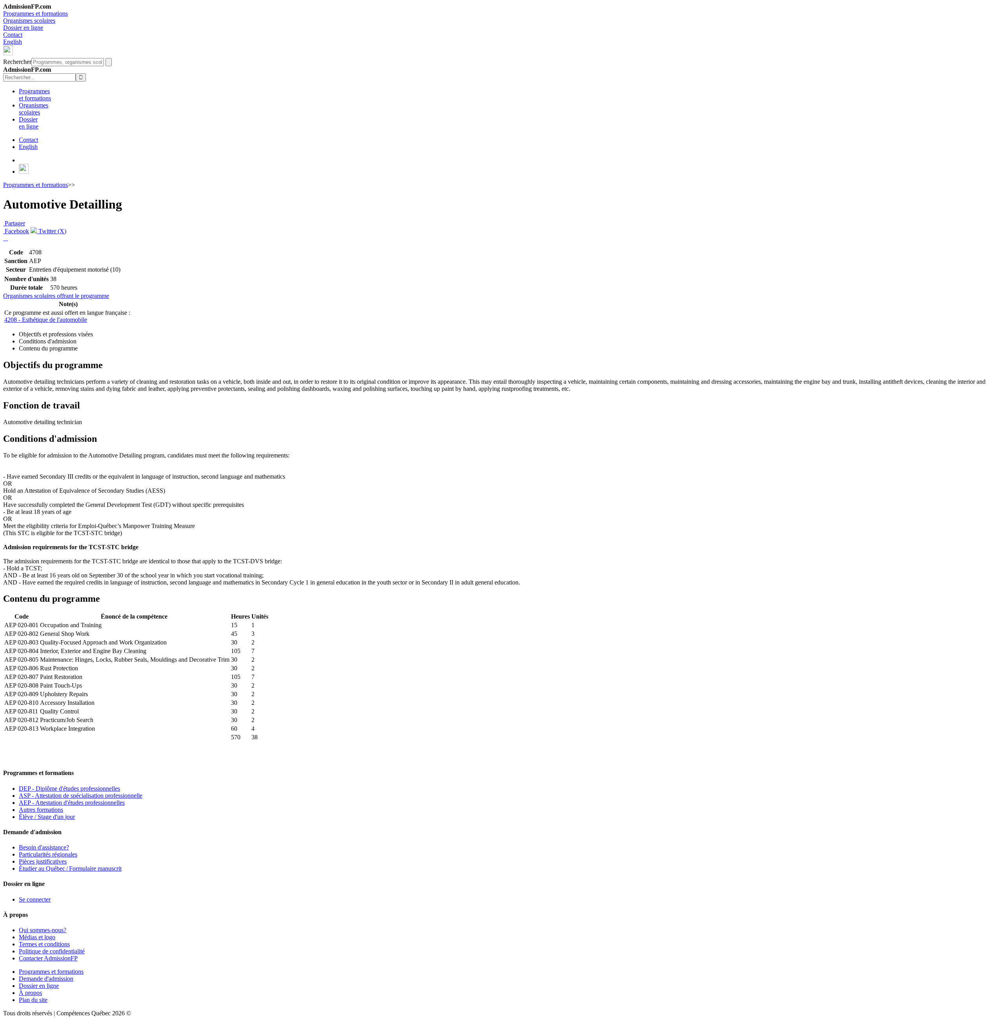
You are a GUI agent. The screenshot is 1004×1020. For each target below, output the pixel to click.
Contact (12, 34)
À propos (30, 992)
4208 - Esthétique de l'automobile (45, 319)
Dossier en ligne (23, 27)
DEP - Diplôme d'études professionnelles (69, 788)
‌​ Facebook (16, 231)
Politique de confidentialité (52, 951)
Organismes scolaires (29, 20)
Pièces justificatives (43, 861)
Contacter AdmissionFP (48, 958)
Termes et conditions (44, 944)
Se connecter (35, 899)
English (12, 41)
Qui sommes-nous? (42, 930)
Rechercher (17, 61)
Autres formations (41, 809)
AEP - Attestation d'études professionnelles (72, 802)
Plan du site (33, 999)
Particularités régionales (48, 854)
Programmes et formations (35, 13)
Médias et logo (37, 937)
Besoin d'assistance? (44, 847)
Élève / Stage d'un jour (47, 816)
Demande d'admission (46, 978)
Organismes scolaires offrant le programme (56, 295)
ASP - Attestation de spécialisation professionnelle (80, 795)
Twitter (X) (51, 231)
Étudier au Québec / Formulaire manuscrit (70, 868)
